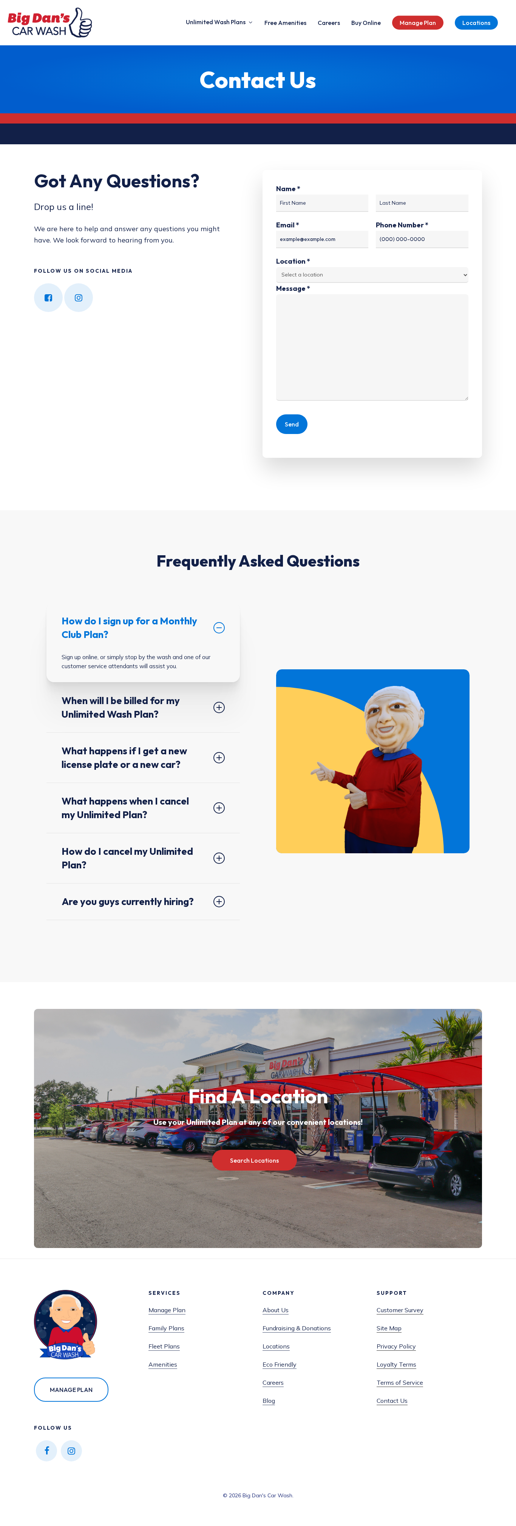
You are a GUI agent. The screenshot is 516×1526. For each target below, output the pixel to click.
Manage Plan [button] (166, 1310)
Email (287, 225)
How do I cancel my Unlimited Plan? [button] (127, 858)
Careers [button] (273, 1382)
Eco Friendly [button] (280, 1364)
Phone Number (402, 225)
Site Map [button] (389, 1328)
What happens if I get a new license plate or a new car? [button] (124, 757)
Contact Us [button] (392, 1400)
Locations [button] (276, 1346)
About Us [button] (276, 1310)
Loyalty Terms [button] (396, 1364)
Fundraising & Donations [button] (297, 1328)
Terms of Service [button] (400, 1382)
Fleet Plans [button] (164, 1346)
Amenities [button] (162, 1364)
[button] (254, 1160)
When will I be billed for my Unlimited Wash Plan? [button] (121, 707)
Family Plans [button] (166, 1328)
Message (293, 288)
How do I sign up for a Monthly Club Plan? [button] (129, 628)
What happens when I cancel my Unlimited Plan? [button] (125, 808)
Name (288, 188)
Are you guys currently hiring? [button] (128, 901)
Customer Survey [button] (400, 1310)
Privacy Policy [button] (396, 1346)
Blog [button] (269, 1400)
